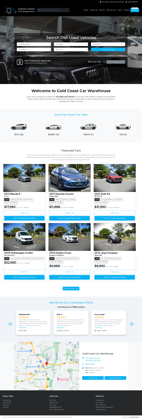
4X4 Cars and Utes (56, 409)
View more (22, 327)
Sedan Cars (53, 402)
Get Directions (115, 378)
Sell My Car (7, 402)
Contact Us (93, 378)
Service (102, 10)
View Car (24, 213)
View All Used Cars (71, 288)
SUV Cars (52, 405)
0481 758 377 (133, 2)
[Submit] (39, 10)
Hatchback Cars (55, 407)
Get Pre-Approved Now (24, 218)
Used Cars (94, 10)
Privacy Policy (101, 409)
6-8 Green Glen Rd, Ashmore (113, 2)
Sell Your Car (111, 10)
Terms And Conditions (104, 407)
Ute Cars (52, 400)
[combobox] (53, 10)
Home (86, 10)
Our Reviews (100, 405)
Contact (126, 10)
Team (120, 10)
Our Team (99, 402)
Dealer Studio (134, 417)
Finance (135, 10)
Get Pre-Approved (115, 62)
